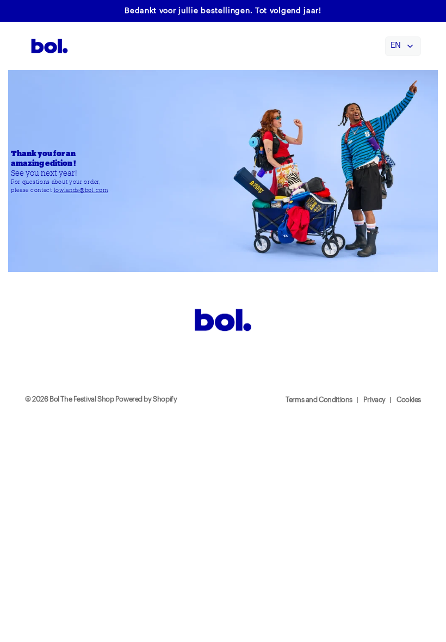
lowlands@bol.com (81, 190)
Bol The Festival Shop (82, 399)
